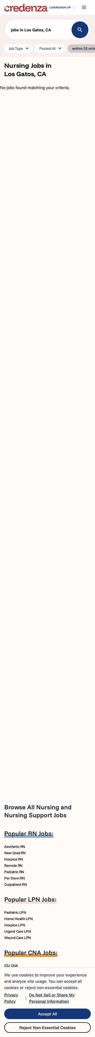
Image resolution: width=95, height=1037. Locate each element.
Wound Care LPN (17, 938)
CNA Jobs (42, 952)
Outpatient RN (15, 884)
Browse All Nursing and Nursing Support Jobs (38, 811)
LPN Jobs (41, 899)
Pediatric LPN (15, 912)
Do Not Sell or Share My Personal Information (52, 998)
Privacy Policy (11, 998)
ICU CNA (11, 965)
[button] (47, 30)
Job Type (19, 48)
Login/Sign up (60, 7)
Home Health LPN (18, 919)
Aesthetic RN (14, 846)
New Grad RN (14, 853)
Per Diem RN (14, 878)
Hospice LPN (14, 925)
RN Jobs (39, 833)
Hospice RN (13, 859)
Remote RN (13, 865)
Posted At (51, 48)
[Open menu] (84, 7)
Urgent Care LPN (17, 931)
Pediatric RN (14, 872)
